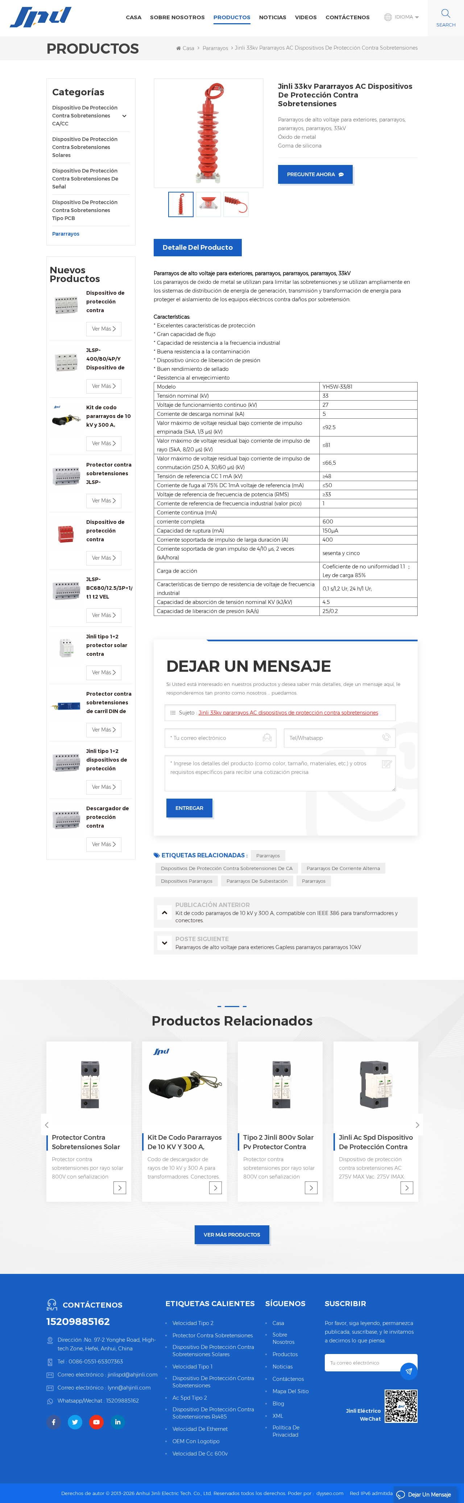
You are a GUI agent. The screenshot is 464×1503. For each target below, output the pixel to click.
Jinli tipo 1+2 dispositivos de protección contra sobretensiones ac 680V (107, 760)
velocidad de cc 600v (200, 1453)
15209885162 (78, 1321)
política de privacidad (286, 1431)
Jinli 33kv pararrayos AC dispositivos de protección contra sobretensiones (288, 712)
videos (306, 17)
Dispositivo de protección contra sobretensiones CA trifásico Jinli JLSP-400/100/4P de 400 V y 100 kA (107, 302)
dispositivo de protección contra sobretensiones (213, 1382)
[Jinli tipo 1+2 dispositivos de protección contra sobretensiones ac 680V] (66, 763)
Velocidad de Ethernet (200, 1429)
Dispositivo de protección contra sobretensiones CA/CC (84, 115)
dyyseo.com (330, 1493)
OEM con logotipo (196, 1441)
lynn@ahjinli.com (129, 1387)
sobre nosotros (177, 17)
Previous (46, 1124)
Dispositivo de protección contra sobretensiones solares (84, 147)
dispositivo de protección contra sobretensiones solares (213, 1351)
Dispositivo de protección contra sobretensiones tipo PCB (84, 210)
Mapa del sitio (291, 1391)
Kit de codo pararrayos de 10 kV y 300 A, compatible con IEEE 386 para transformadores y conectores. (109, 416)
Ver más (101, 329)
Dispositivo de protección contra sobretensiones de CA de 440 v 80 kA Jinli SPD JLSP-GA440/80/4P (107, 531)
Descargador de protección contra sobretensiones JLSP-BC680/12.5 (108, 817)
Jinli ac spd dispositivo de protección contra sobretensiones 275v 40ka (376, 1143)
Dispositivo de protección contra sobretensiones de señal (85, 178)
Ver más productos (232, 1234)
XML (278, 1416)
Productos (232, 17)
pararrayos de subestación (257, 881)
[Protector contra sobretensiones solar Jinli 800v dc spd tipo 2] (89, 1084)
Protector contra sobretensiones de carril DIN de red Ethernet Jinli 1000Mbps (109, 703)
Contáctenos (348, 17)
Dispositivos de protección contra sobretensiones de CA (227, 868)
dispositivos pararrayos (186, 881)
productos (285, 1354)
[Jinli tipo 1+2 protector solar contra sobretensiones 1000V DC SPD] (66, 648)
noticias (272, 17)
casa (278, 1323)
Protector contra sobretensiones (213, 1335)
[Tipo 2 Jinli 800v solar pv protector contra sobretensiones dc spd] (280, 1084)
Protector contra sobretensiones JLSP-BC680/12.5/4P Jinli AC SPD (109, 473)
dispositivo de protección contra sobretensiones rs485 (213, 1413)
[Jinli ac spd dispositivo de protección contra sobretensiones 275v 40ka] (376, 1084)
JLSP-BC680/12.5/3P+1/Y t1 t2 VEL (109, 588)
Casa (133, 17)
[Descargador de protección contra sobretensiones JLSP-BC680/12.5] (66, 820)
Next (417, 1124)
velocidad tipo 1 (192, 1366)
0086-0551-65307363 (96, 1361)
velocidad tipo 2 (193, 1323)
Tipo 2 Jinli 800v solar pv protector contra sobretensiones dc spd (278, 1143)
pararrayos (215, 48)
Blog (278, 1403)
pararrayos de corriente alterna (343, 868)
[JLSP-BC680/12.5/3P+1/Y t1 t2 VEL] (66, 591)
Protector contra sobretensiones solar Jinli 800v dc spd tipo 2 (87, 1143)
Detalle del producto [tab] (198, 248)
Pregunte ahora (311, 174)
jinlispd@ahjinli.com (133, 1374)
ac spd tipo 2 (190, 1398)
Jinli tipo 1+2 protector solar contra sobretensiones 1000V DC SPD (107, 645)
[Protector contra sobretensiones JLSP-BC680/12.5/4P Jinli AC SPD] (66, 476)
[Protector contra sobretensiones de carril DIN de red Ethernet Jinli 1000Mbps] (66, 706)
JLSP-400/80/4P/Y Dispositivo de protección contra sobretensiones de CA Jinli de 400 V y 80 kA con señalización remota (108, 359)
